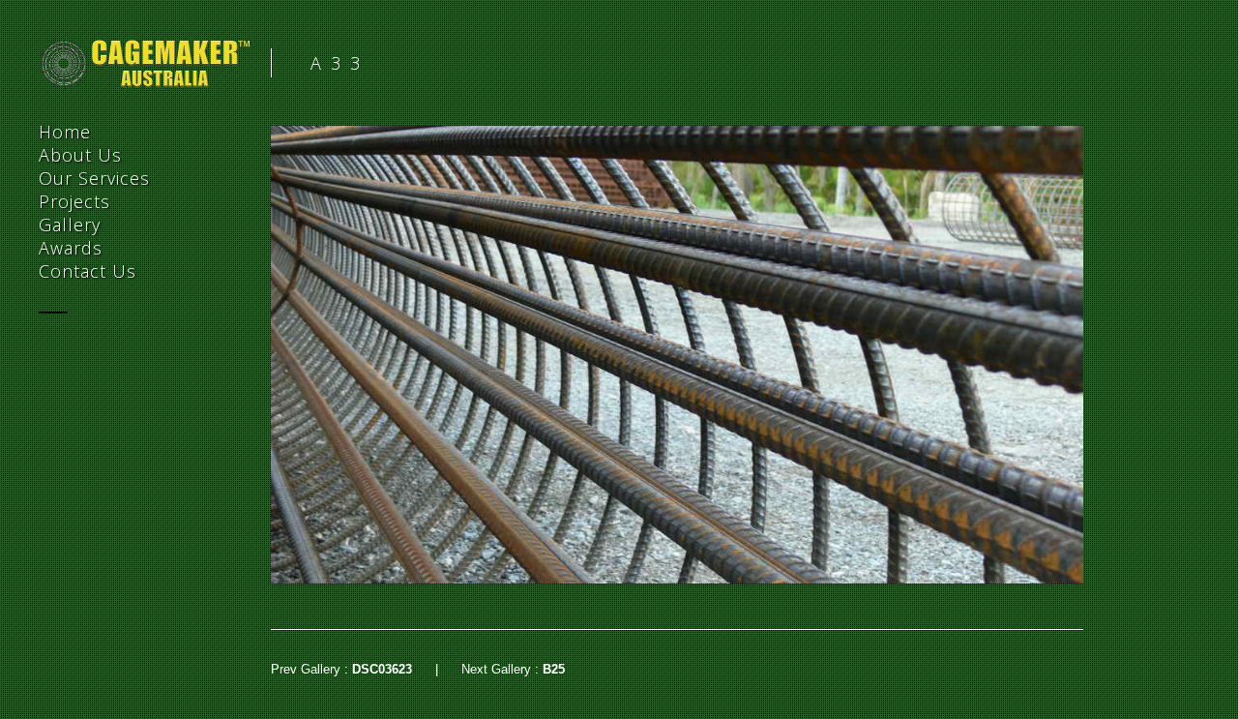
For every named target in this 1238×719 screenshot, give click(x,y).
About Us (80, 154)
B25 (554, 669)
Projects (74, 201)
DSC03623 (382, 669)
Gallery (70, 224)
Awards (71, 247)
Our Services (94, 178)
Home (65, 131)
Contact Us (87, 271)
